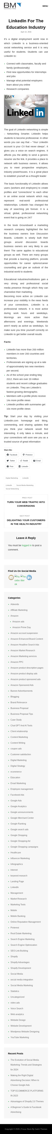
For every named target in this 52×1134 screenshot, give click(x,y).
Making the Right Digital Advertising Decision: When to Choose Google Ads (25, 1080)
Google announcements (22, 812)
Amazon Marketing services (24, 656)
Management (17, 893)
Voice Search (17, 1008)
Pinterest (15, 928)
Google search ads (19, 829)
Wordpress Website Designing (25, 1031)
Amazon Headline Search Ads (25, 645)
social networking (12, 489)
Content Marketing (19, 737)
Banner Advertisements (22, 691)
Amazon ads (18, 621)
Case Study (16, 720)
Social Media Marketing (22, 985)
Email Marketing (18, 783)
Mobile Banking (18, 916)
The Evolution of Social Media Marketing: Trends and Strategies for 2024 (26, 1065)
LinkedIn (25, 478)
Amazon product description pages (27, 668)
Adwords (15, 604)
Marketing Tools (18, 904)
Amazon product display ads (24, 673)
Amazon (14, 616)
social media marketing (24, 485)
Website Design (18, 1020)
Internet (14, 870)
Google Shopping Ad (20, 841)
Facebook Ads (17, 795)
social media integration (22, 979)
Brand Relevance (19, 702)
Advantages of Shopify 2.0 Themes (27, 1101)
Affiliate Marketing (19, 610)
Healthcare (16, 852)
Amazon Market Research (23, 650)
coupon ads (16, 748)
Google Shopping (19, 835)
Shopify (14, 956)
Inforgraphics (17, 864)
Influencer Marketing (20, 858)
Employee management (22, 789)
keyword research (19, 876)
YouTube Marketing (20, 1037)
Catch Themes (41, 1129)
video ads (15, 1003)
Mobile (14, 910)
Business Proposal (19, 708)
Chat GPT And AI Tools (21, 725)
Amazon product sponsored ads (26, 679)
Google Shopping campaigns (24, 847)
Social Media (17, 974)
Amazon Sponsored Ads (22, 685)
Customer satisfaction (21, 754)
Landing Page (17, 881)
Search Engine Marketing (23, 939)
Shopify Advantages (20, 962)
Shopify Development (21, 968)
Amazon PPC (17, 662)
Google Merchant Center (22, 818)
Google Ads (16, 800)
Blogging (15, 697)
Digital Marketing (12, 478)
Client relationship (19, 731)
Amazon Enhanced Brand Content (27, 639)
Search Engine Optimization (24, 945)
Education (15, 777)
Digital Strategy (18, 766)
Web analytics (17, 1014)
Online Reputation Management (26, 922)
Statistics (15, 991)
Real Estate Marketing (21, 933)
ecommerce (16, 772)
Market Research (19, 899)
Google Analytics (19, 806)
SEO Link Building (19, 951)
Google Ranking (18, 824)
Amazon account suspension (24, 633)
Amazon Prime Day (21, 627)
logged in (27, 545)
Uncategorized (17, 997)
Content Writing (18, 743)
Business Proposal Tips (22, 714)
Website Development (21, 1026)
